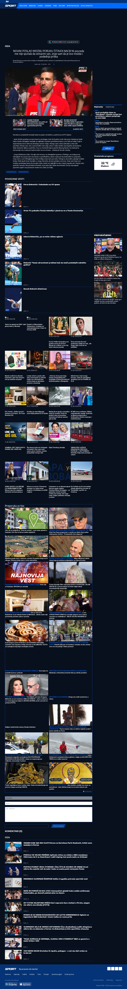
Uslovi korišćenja (98, 980)
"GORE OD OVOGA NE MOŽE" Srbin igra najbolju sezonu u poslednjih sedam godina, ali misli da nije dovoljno (108, 301)
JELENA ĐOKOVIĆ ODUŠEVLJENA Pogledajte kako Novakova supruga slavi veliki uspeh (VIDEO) (73, 123)
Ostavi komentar (58, 826)
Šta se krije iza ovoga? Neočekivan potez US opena (107, 141)
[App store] (25, 984)
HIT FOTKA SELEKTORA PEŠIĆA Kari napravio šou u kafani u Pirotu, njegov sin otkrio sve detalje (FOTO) (57, 904)
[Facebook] (109, 968)
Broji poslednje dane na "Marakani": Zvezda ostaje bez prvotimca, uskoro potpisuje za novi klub (108, 115)
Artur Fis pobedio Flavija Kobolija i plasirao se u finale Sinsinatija (53, 210)
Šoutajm (62, 6)
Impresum (119, 980)
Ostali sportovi (87, 6)
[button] (57, 64)
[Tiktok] (120, 968)
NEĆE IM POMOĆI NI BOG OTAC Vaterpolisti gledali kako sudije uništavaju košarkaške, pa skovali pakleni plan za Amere (57, 892)
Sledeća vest (78, 129)
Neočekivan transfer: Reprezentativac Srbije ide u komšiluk (108, 123)
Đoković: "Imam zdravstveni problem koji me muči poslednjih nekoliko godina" (55, 264)
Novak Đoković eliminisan (35, 289)
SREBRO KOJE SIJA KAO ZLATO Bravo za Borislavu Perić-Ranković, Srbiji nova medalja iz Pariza (58, 844)
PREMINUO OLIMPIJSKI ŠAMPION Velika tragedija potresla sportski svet (56, 879)
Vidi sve (108, 148)
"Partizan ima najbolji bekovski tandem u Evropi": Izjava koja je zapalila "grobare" (108, 135)
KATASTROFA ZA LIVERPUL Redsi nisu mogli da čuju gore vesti (107, 279)
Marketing (109, 980)
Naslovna (23, 6)
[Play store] (11, 984)
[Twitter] (116, 968)
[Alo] (7, 1)
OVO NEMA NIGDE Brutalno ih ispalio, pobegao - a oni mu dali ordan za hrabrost (55, 952)
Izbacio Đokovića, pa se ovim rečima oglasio (43, 236)
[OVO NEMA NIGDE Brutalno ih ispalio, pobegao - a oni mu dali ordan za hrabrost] (13, 955)
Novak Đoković (23, 172)
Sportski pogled (73, 6)
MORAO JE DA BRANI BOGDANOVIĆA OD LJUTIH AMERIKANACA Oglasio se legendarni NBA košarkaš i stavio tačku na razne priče (56, 916)
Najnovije (32, 6)
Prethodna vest (19, 129)
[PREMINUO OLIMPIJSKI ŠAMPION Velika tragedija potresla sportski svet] (13, 883)
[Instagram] (112, 968)
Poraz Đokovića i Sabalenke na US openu (42, 184)
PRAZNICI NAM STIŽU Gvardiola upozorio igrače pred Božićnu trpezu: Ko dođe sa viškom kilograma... (107, 257)
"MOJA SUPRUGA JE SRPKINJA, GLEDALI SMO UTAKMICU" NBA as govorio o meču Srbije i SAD (56, 940)
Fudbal (40, 6)
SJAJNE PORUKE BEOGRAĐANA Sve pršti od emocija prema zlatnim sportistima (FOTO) (37, 123)
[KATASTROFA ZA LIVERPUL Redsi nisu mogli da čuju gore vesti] (108, 269)
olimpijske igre (11, 172)
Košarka (48, 6)
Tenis (55, 6)
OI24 (7, 46)
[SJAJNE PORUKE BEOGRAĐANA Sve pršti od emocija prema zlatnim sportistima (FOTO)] (19, 123)
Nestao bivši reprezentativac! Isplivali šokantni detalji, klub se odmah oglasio (108, 128)
